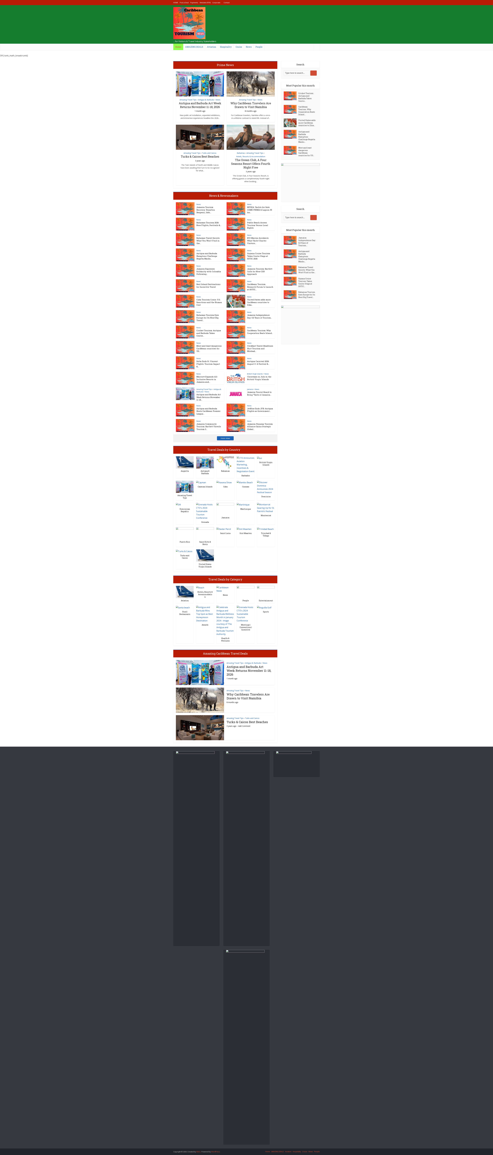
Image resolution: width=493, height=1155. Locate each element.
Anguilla (185, 471)
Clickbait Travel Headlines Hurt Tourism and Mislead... (260, 348)
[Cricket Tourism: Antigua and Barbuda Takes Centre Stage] (291, 95)
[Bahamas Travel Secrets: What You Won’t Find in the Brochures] (291, 269)
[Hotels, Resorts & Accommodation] (200, 587)
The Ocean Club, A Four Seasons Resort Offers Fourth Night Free (250, 163)
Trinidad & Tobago (266, 534)
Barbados (245, 475)
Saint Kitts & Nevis (205, 543)
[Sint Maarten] (244, 528)
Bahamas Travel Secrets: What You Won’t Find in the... (208, 241)
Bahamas (241, 153)
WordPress (215, 1152)
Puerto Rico (185, 542)
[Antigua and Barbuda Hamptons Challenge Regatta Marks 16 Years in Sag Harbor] (291, 134)
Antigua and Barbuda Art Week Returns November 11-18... (208, 397)
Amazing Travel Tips (188, 99)
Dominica (266, 496)
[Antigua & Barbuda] (205, 462)
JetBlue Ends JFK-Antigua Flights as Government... (260, 409)
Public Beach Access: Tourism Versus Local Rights (257, 225)
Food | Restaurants (184, 613)
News (249, 46)
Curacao (245, 486)
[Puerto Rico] (185, 533)
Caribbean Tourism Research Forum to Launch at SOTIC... (260, 287)
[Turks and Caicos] (184, 551)
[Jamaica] (225, 508)
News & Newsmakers (223, 196)
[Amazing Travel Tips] (185, 486)
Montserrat (266, 515)
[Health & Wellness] (225, 620)
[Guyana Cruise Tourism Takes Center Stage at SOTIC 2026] (291, 281)
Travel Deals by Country (223, 450)
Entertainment (266, 600)
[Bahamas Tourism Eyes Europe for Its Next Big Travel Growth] (291, 294)
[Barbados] (245, 464)
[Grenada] (205, 511)
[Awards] (205, 613)
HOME (175, 2)
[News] (225, 589)
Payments (194, 2)
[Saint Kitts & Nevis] (205, 533)
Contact (227, 2)
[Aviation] (185, 591)
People (258, 46)
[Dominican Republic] (178, 504)
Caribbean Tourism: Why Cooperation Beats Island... (260, 331)
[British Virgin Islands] (259, 458)
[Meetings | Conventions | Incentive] (245, 613)
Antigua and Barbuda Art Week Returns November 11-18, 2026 (200, 105)
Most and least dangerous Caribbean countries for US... (209, 348)
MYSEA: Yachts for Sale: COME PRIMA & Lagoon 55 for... (259, 210)
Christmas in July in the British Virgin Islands (259, 378)
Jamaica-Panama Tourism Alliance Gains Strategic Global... (260, 426)
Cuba (225, 486)
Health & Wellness (225, 639)
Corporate (216, 2)
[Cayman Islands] (201, 482)
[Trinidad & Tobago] (265, 528)
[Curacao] (245, 482)
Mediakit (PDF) (205, 2)
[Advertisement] (273, 24)
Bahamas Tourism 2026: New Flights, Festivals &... (208, 223)
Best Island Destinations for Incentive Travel (208, 285)
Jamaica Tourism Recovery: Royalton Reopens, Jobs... (205, 210)
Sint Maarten (246, 533)
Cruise (239, 46)
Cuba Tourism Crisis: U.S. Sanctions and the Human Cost (209, 302)
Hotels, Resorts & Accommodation (250, 156)
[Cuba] (224, 482)
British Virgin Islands (255, 374)
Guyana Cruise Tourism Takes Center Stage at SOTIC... (305, 282)
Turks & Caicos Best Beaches (200, 156)
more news (225, 438)
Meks (198, 1152)
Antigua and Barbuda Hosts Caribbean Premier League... (208, 411)
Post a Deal (184, 2)
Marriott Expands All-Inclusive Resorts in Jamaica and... (207, 379)
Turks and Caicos (209, 153)
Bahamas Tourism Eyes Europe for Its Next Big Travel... (207, 318)
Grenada (205, 522)
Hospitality (226, 46)
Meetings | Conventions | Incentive (246, 627)
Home (178, 46)
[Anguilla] (185, 462)
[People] (245, 591)
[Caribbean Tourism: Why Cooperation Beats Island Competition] (291, 109)
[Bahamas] (225, 462)
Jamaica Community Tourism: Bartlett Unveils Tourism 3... (208, 426)
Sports (266, 612)
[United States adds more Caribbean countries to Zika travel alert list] (291, 122)
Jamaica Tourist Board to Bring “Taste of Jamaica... (259, 393)
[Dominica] (266, 487)
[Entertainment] (266, 591)
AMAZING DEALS (194, 46)
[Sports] (264, 607)
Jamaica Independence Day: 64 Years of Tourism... (259, 316)
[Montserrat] (266, 507)
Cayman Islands (205, 486)
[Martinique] (243, 504)
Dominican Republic (185, 510)
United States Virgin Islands (205, 565)
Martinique (245, 509)
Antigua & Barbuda (206, 99)
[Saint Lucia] (223, 528)
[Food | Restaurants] (183, 607)
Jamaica (250, 389)
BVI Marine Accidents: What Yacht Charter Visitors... (258, 241)
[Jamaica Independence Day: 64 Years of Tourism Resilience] (291, 240)
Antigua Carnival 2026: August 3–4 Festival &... (258, 362)
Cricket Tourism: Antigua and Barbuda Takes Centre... (208, 333)
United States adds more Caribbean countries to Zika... (259, 302)
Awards (205, 625)
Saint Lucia (225, 533)
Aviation (211, 46)
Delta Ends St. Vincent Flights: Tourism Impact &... (208, 364)
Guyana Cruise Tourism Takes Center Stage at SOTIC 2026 (258, 256)
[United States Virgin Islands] (205, 555)
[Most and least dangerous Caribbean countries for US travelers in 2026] (291, 150)
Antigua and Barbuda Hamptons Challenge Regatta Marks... (206, 256)
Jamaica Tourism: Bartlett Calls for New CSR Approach (259, 271)
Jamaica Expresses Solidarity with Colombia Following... (208, 271)
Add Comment (244, 726)
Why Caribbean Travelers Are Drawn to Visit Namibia (250, 105)
